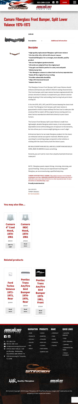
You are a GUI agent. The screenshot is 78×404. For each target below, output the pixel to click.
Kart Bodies (44, 348)
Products (32, 336)
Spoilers (43, 339)
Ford (53, 336)
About (31, 348)
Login (64, 2)
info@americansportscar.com (16, 346)
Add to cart (10, 246)
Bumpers (36, 191)
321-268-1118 (10, 341)
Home (30, 333)
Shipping (66, 344)
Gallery (31, 342)
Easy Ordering (67, 341)
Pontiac (54, 345)
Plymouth (55, 342)
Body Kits (43, 342)
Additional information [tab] (59, 41)
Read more (25, 245)
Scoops (42, 345)
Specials (31, 339)
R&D (30, 345)
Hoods (42, 333)
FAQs (64, 338)
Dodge (54, 339)
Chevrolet (55, 333)
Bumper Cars (44, 352)
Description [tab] (32, 41)
